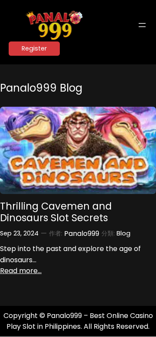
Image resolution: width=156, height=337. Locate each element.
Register (34, 48)
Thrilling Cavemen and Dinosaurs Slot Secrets (56, 212)
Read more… (21, 271)
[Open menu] (142, 25)
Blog (123, 233)
